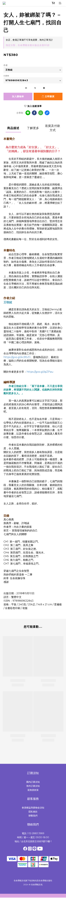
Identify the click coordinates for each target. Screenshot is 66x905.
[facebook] (34, 112)
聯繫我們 (33, 815)
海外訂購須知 (33, 785)
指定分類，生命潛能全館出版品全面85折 (28, 45)
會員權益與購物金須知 (33, 807)
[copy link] (47, 112)
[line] (27, 112)
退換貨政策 (33, 790)
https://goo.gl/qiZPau (40, 371)
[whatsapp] (40, 112)
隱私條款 (33, 811)
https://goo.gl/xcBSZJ (17, 357)
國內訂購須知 (33, 781)
